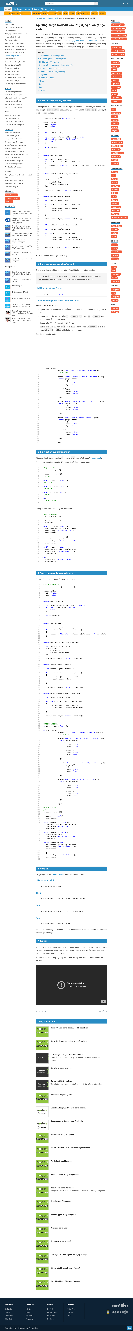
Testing (114, 248)
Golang (114, 200)
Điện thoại (29, 1315)
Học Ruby (115, 186)
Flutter (114, 236)
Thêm (41, 81)
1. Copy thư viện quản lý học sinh (51, 55)
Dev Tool (115, 255)
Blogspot (115, 130)
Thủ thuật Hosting (118, 51)
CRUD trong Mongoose (13, 157)
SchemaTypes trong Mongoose (15, 145)
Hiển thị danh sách (46, 77)
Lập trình (8, 9)
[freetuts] (19, 3)
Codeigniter (116, 113)
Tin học (44, 9)
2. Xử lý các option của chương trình (52, 58)
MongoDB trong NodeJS (13, 132)
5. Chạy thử (42, 74)
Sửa (40, 84)
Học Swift (115, 189)
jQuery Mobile (116, 73)
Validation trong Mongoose (14, 160)
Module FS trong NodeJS (13, 187)
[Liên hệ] (127, 3)
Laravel (114, 116)
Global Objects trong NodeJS (15, 62)
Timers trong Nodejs (12, 80)
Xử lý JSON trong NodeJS (14, 27)
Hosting (27, 9)
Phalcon (115, 120)
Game (28, 1312)
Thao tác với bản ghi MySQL (14, 124)
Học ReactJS (116, 98)
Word (113, 271)
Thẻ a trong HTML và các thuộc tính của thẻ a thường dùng (22, 320)
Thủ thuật (35, 9)
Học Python (51, 1315)
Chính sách (9, 1315)
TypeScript (115, 84)
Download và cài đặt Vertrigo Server (22, 253)
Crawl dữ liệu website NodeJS (15, 84)
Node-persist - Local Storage (14, 43)
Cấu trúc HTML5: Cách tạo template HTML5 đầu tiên (21, 306)
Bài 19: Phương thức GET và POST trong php (22, 247)
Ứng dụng (29, 1319)
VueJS (114, 91)
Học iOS (115, 229)
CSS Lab (115, 308)
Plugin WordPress (118, 32)
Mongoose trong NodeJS (13, 139)
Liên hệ (7, 1312)
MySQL (94, 13)
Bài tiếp (102, 1011)
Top (129, 1328)
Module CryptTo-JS (11, 59)
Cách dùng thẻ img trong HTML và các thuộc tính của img (22, 313)
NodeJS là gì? (10, 24)
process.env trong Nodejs (13, 101)
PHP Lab (115, 312)
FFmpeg (115, 259)
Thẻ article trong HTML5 (21, 298)
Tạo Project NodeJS (11, 40)
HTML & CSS (116, 77)
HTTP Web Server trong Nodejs (16, 77)
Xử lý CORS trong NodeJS (14, 107)
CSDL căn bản (117, 146)
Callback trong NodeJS (13, 65)
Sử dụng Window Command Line (16, 34)
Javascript (36, 13)
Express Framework (12, 198)
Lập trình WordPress (119, 35)
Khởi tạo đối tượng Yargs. (49, 62)
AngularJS (115, 66)
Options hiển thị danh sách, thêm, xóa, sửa (56, 65)
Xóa (40, 87)
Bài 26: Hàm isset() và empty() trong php (20, 241)
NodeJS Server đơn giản (13, 95)
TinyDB (114, 160)
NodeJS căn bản (11, 195)
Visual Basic (116, 207)
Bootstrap (52, 13)
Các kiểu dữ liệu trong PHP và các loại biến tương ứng (22, 234)
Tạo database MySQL (12, 118)
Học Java (50, 1319)
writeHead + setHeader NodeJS (16, 98)
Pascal (114, 179)
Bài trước (42, 1011)
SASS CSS (116, 87)
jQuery (44, 13)
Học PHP (50, 1309)
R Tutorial (115, 214)
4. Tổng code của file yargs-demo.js (52, 71)
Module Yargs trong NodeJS (14, 52)
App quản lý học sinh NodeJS (15, 46)
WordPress (18, 9)
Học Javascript (52, 1312)
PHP (59, 13)
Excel (114, 267)
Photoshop (115, 281)
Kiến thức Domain (118, 54)
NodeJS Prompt (58, 874)
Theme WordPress (118, 28)
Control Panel (116, 252)
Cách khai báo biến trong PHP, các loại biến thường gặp (21, 228)
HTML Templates (118, 25)
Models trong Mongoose (13, 148)
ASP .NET (115, 210)
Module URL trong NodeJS (14, 183)
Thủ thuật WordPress (119, 39)
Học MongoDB (117, 142)
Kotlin (114, 196)
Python (72, 13)
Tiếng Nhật (115, 297)
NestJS (114, 94)
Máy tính (29, 1309)
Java (65, 13)
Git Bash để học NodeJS (13, 92)
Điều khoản (9, 1319)
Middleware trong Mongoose (14, 164)
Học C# (114, 182)
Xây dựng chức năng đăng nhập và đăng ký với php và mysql (22, 213)
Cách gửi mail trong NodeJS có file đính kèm (18, 176)
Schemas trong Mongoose (14, 142)
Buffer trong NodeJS (12, 71)
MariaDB (115, 163)
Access (114, 278)
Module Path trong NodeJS (14, 180)
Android (114, 233)
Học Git (114, 245)
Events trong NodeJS (12, 68)
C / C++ (7, 13)
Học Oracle (116, 149)
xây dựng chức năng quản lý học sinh (82, 40)
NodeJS (102, 13)
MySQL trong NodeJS (12, 115)
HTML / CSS (25, 13)
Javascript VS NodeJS (12, 37)
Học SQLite (116, 156)
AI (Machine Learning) (119, 217)
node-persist (96, 458)
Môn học (52, 9)
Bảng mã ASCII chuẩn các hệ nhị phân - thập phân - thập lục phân (21, 221)
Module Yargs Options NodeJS (15, 49)
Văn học (115, 300)
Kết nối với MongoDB (12, 136)
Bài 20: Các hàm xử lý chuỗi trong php (22, 260)
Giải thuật (15, 13)
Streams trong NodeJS (12, 74)
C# (78, 13)
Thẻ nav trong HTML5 (20, 292)
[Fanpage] (124, 3)
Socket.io (9, 201)
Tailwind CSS (116, 101)
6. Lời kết (41, 90)
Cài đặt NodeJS (10, 31)
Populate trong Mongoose (13, 167)
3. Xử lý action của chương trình (50, 68)
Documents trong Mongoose (14, 151)
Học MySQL (116, 139)
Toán (113, 293)
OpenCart (115, 123)
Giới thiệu (8, 1309)
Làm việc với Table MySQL (14, 121)
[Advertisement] (19, 357)
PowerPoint (116, 274)
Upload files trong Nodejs (13, 104)
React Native (116, 226)
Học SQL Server (117, 153)
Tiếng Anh (115, 289)
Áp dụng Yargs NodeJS (13, 55)
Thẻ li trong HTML (18, 286)
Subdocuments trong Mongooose (16, 154)
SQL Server (85, 13)
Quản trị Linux (116, 47)
